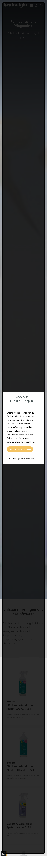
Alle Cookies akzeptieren (19, 449)
